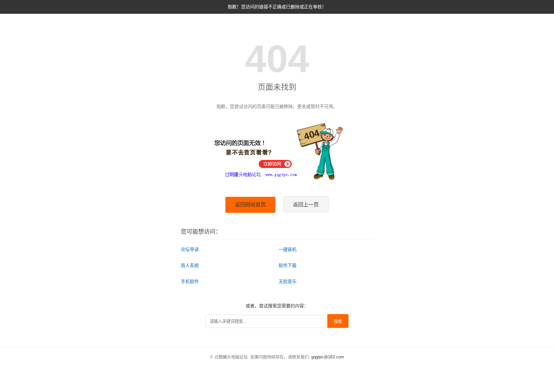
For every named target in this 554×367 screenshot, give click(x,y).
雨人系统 (190, 265)
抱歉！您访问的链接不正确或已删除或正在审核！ (277, 6)
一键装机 (288, 249)
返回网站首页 (250, 204)
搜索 (338, 321)
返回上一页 (306, 204)
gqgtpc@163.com (327, 356)
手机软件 (190, 281)
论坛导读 (190, 249)
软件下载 (288, 265)
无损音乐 (288, 281)
